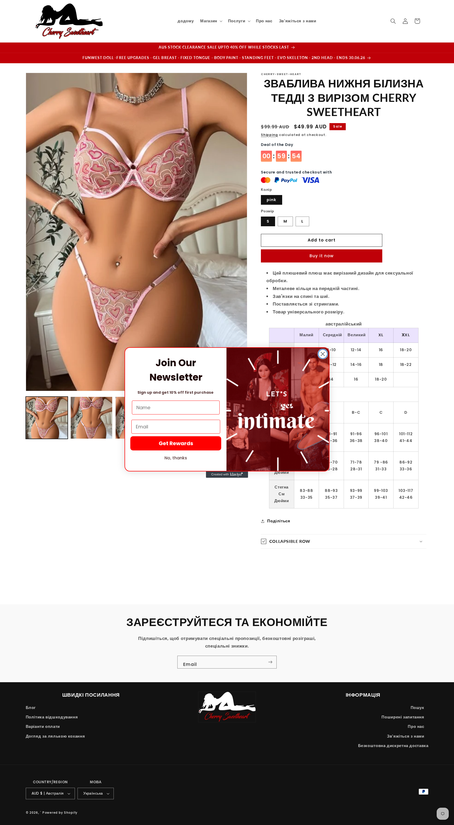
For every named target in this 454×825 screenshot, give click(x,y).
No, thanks (175, 458)
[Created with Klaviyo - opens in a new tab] (227, 474)
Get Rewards (176, 443)
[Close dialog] (322, 354)
